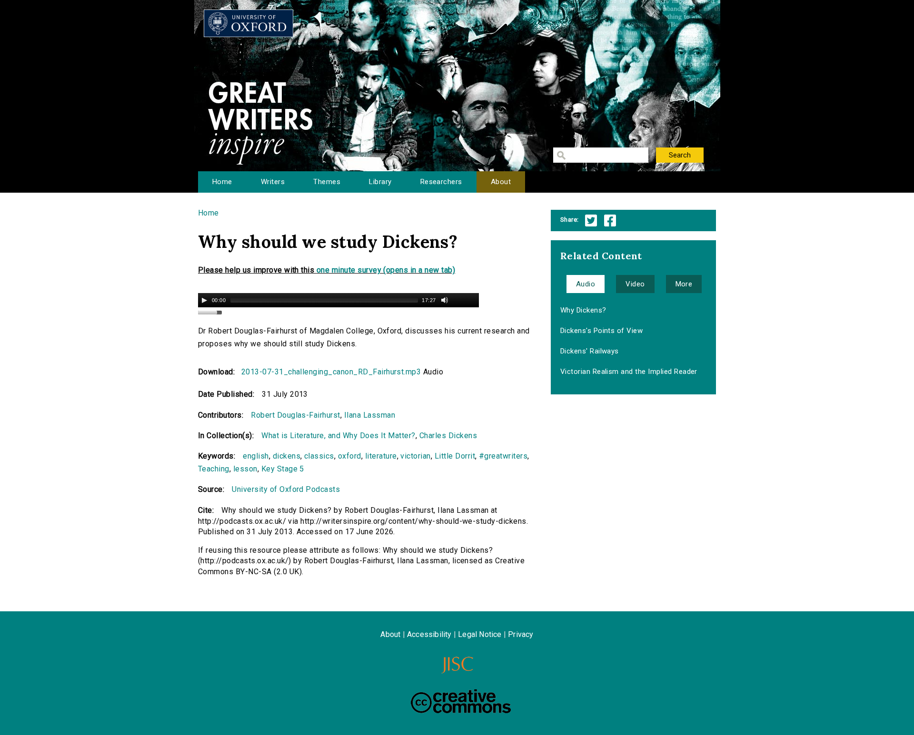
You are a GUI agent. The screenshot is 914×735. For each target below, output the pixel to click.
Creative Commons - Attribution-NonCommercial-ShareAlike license (461, 701)
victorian (415, 456)
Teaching (213, 468)
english (255, 456)
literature (381, 456)
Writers (273, 181)
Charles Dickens (448, 435)
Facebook (610, 220)
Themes (326, 181)
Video (635, 284)
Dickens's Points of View (601, 330)
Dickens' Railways (589, 351)
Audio (585, 284)
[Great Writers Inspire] (248, 23)
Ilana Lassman (369, 415)
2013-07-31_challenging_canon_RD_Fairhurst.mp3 (331, 371)
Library (380, 181)
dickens (286, 456)
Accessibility (429, 634)
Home (222, 181)
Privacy (520, 634)
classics (319, 456)
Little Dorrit (455, 456)
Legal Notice (479, 634)
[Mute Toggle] (444, 300)
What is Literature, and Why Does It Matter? (338, 435)
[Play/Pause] (204, 300)
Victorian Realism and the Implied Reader (628, 371)
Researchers (441, 181)
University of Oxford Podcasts (286, 489)
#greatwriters (503, 456)
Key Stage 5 (282, 468)
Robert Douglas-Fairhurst (295, 415)
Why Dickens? (583, 310)
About (501, 181)
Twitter (591, 220)
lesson (245, 468)
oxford (349, 456)
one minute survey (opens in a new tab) (386, 269)
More (684, 284)
